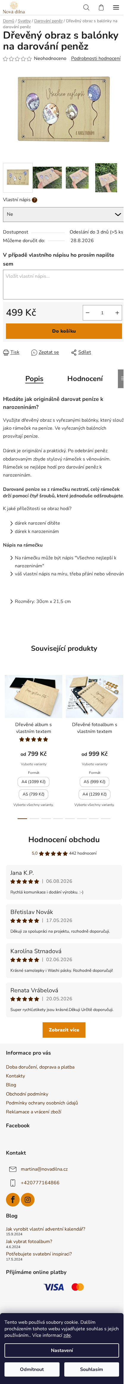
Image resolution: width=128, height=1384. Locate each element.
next (122, 705)
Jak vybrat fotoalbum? (29, 1242)
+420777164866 (40, 1183)
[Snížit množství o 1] (87, 312)
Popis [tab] (34, 378)
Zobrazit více (64, 1030)
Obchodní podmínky (27, 1094)
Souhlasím (91, 1369)
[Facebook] (13, 1200)
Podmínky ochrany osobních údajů (42, 1103)
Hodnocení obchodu (64, 839)
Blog (11, 1085)
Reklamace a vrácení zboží (33, 1112)
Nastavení (62, 1350)
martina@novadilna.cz (44, 1169)
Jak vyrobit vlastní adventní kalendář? (45, 1229)
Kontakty (15, 1076)
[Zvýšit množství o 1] (117, 312)
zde (67, 1335)
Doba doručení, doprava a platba (40, 1067)
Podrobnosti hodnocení (96, 58)
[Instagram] (28, 1200)
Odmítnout (32, 1369)
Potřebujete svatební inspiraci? (39, 1254)
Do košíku (64, 331)
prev (6, 705)
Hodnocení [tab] (85, 378)
